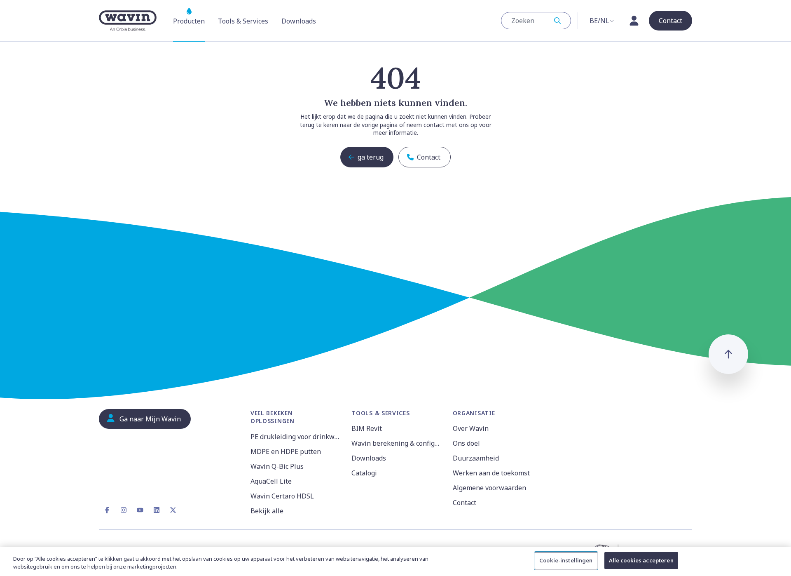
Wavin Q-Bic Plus (277, 466)
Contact (464, 502)
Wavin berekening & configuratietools (396, 443)
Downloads (368, 458)
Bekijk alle (266, 510)
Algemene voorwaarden (489, 487)
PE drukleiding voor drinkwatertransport (296, 436)
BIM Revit (366, 428)
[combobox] (536, 20)
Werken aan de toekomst (491, 472)
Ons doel (466, 443)
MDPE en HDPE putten (285, 451)
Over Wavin (471, 428)
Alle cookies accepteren (641, 560)
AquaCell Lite (271, 481)
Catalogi (364, 472)
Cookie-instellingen (565, 560)
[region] (395, 561)
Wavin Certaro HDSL (282, 496)
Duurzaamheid (476, 458)
